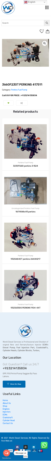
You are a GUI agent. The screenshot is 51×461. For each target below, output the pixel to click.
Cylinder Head (9, 420)
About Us (7, 403)
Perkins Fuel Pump (19, 90)
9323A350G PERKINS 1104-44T (26, 308)
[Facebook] (17, 447)
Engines (6, 409)
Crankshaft (8, 417)
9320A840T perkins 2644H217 (25, 259)
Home (5, 400)
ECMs (5, 415)
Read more (27, 321)
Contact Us (8, 423)
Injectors (6, 412)
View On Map (15, 384)
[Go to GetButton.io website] (6, 458)
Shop (5, 406)
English (31, 2)
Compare (21, 103)
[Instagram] (26, 447)
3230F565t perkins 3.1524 (25, 166)
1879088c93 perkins (25, 212)
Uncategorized (18, 208)
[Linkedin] (34, 447)
